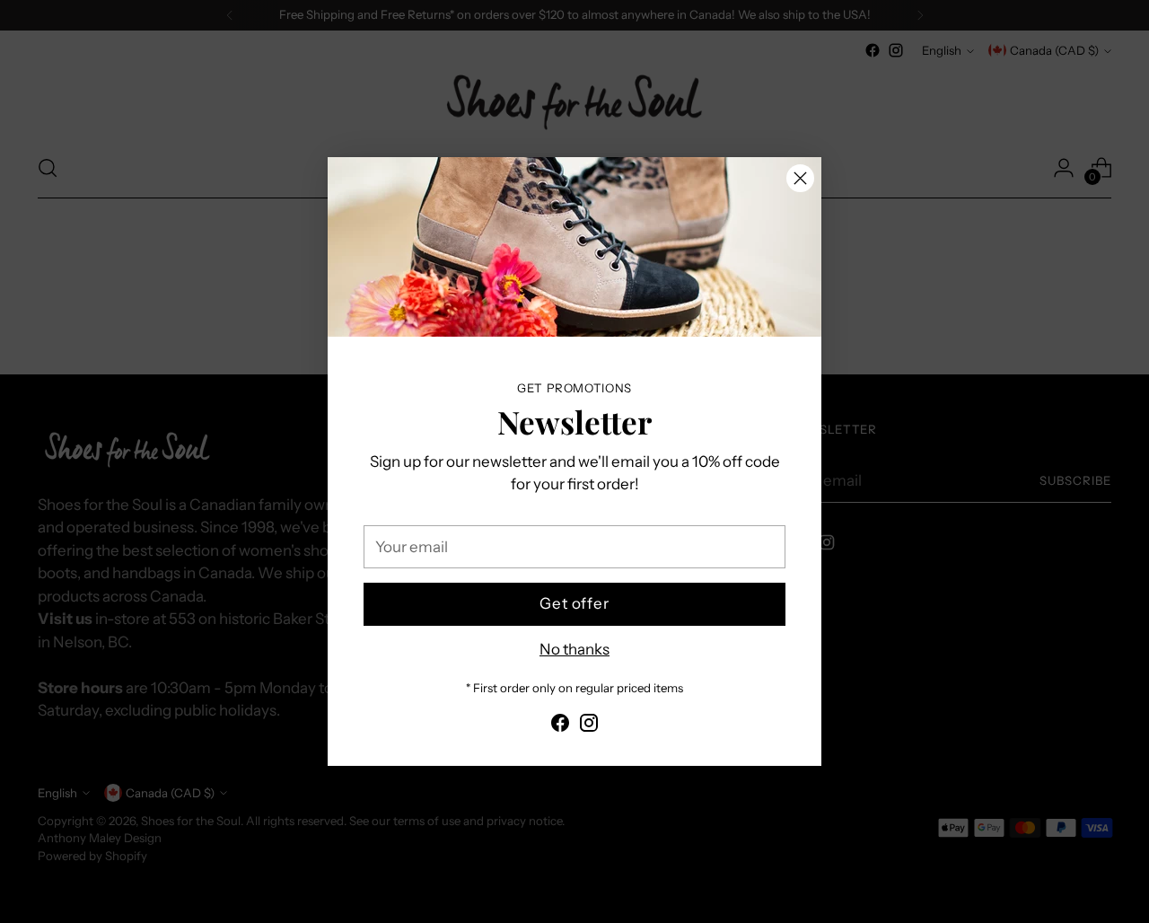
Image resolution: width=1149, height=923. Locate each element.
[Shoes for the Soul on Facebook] (560, 726)
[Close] (800, 178)
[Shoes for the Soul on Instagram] (589, 726)
